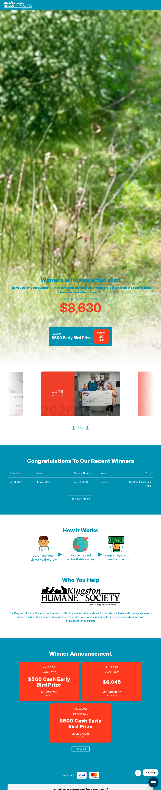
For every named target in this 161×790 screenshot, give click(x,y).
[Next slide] (141, 394)
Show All (80, 749)
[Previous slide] (19, 394)
